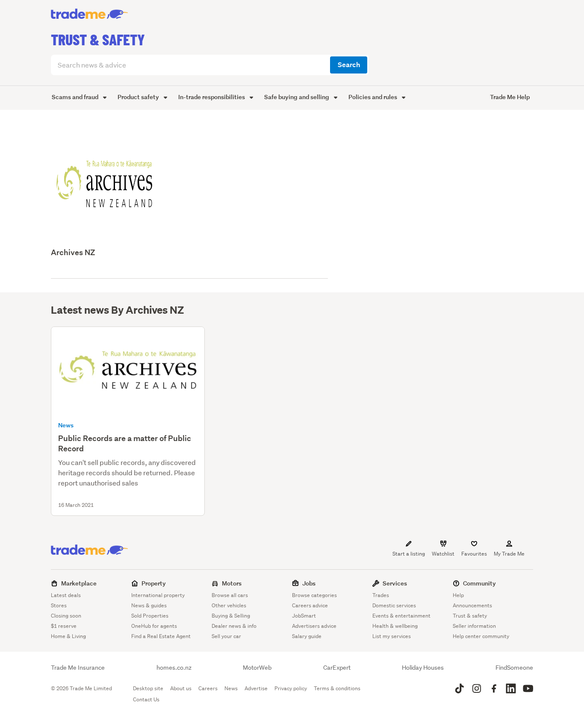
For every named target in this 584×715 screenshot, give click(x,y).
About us (181, 688)
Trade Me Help (510, 97)
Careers (208, 688)
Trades (380, 595)
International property (158, 595)
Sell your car (226, 636)
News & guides (149, 605)
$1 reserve (64, 626)
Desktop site (148, 688)
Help (458, 595)
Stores (59, 605)
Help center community (481, 636)
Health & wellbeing (395, 626)
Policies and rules (373, 97)
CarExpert (337, 667)
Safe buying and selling (297, 97)
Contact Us (146, 699)
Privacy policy (290, 688)
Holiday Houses (423, 667)
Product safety (139, 97)
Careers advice (310, 605)
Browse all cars (230, 595)
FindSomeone (514, 667)
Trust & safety (470, 615)
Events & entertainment (401, 615)
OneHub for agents (154, 626)
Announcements (472, 605)
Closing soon (66, 615)
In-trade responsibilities (212, 97)
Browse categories (314, 595)
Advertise (256, 688)
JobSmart (304, 615)
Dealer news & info (234, 626)
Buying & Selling (231, 615)
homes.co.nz (174, 667)
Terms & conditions (337, 688)
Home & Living (68, 636)
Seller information (474, 626)
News (231, 688)
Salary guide (306, 636)
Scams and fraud (76, 97)
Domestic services (394, 605)
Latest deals (66, 595)
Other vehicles (229, 605)
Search (349, 64)
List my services (391, 636)
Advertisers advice (314, 626)
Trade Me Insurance (78, 667)
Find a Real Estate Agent (161, 636)
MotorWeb (257, 667)
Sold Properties (149, 615)
